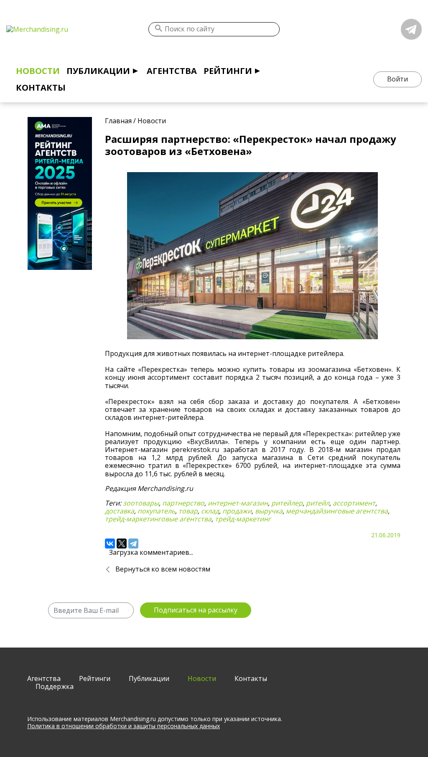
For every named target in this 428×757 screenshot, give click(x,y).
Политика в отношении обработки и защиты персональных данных (123, 726)
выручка (269, 511)
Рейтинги (228, 70)
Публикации (98, 70)
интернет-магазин (238, 503)
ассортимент (354, 503)
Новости (38, 70)
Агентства (172, 70)
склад (210, 511)
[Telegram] (133, 544)
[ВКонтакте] (110, 544)
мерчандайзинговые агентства (337, 511)
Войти (397, 79)
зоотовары (141, 503)
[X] (122, 544)
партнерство (183, 503)
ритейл (317, 503)
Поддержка (55, 686)
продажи (237, 511)
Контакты (41, 87)
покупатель (156, 511)
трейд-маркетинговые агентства (158, 518)
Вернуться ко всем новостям (162, 569)
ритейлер (287, 503)
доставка (119, 511)
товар (188, 511)
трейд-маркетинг (243, 518)
